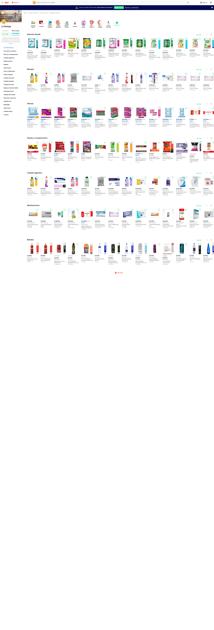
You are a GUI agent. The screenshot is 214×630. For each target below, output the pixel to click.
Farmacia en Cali (44, 13)
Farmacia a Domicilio (33, 13)
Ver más (199, 35)
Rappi (25, 13)
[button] (15, 2)
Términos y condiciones (132, 7)
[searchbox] (111, 3)
